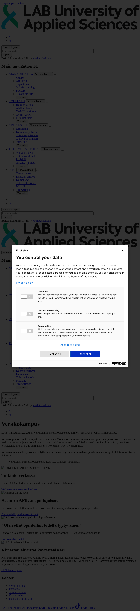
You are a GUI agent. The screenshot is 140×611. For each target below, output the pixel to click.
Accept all (85, 353)
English (21, 250)
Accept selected (70, 344)
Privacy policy (24, 282)
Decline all (54, 353)
